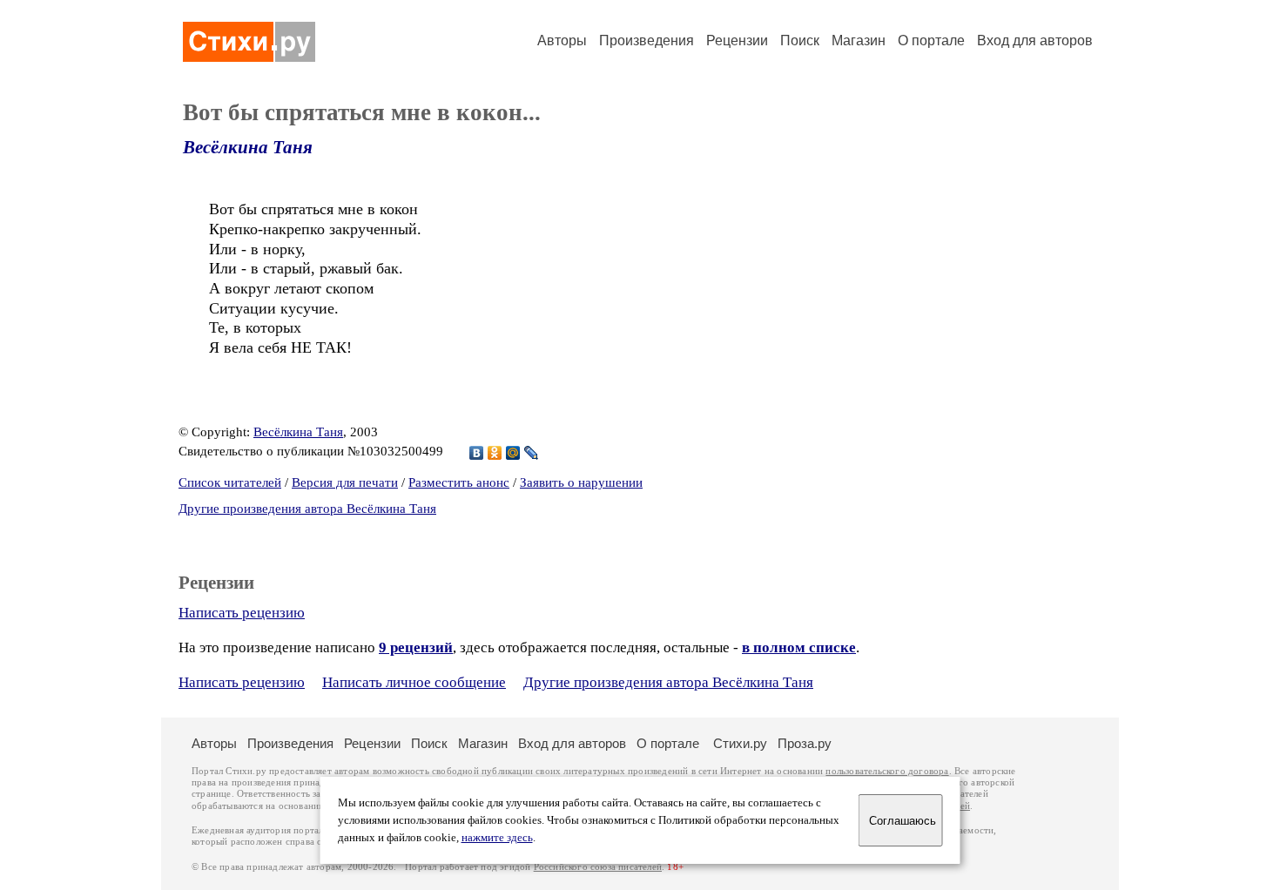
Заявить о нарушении (581, 482)
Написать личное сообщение (414, 682)
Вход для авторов (1035, 40)
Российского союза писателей (598, 867)
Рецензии (737, 40)
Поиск (799, 40)
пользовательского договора (886, 771)
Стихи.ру (740, 743)
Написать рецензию (242, 612)
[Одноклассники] (495, 453)
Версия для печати (345, 482)
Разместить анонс (458, 482)
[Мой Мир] (513, 453)
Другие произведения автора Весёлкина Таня (307, 509)
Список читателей (230, 482)
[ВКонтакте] (477, 453)
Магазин (859, 40)
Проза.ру (805, 743)
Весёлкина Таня (248, 147)
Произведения (646, 40)
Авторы (562, 40)
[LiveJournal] (531, 453)
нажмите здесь (497, 838)
